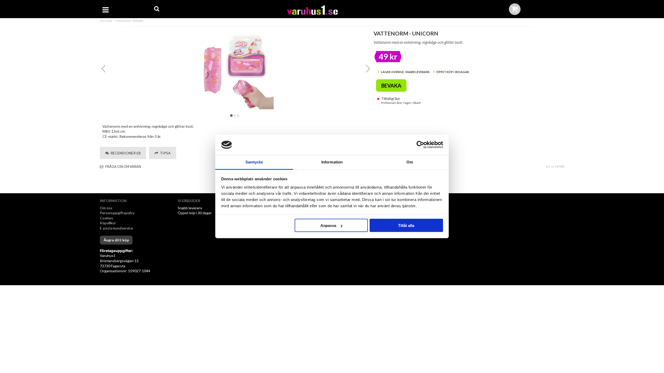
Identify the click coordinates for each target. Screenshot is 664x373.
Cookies (106, 218)
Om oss (106, 208)
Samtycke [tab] (254, 162)
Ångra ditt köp (116, 240)
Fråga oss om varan (123, 167)
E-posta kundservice (117, 228)
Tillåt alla (406, 225)
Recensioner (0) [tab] (125, 153)
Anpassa (328, 225)
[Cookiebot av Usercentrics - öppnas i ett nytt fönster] (420, 145)
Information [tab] (332, 162)
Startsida (106, 20)
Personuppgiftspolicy (117, 213)
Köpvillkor (108, 223)
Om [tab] (409, 162)
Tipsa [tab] (164, 153)
